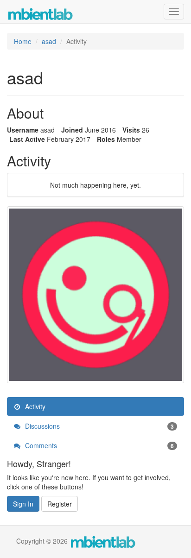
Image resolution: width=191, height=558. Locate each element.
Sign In (23, 503)
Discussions (98, 426)
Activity (34, 406)
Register (59, 503)
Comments (98, 445)
